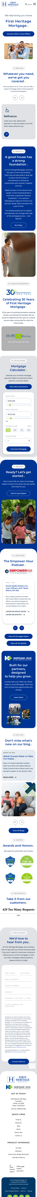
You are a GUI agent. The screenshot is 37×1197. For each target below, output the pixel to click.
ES (31, 5)
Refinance (18, 1151)
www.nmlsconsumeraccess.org (18, 1184)
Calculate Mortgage (18, 449)
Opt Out (23, 1191)
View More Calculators (18, 387)
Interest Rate (11, 436)
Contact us (18, 1136)
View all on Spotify (18, 643)
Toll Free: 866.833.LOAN (18, 1109)
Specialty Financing (18, 1157)
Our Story (18, 225)
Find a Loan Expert (18, 493)
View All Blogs (18, 831)
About (18, 1129)
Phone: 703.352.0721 (18, 1106)
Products (18, 1120)
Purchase (18, 1148)
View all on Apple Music (19, 636)
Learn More (18, 697)
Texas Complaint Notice (12, 1191)
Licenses (23, 1188)
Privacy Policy (15, 1188)
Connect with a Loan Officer (18, 34)
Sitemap (29, 1191)
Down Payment (12, 409)
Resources (18, 1123)
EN (28, 5)
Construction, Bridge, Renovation (18, 1154)
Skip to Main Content (1, 3)
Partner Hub (18, 1132)
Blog (18, 1126)
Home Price (10, 396)
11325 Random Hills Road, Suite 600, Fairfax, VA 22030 (18, 1101)
